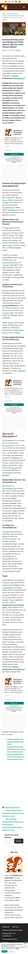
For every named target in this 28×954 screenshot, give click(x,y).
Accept (4, 951)
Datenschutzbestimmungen (12, 930)
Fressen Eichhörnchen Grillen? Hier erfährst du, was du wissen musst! (16, 756)
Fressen (15, 76)
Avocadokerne (18, 78)
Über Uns (15, 927)
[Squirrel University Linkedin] (19, 2)
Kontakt (5, 942)
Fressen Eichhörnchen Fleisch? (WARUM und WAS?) (15, 741)
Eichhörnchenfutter (12, 807)
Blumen (5, 240)
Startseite (5, 927)
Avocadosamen (8, 488)
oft (20, 531)
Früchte (17, 200)
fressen (16, 83)
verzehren (17, 588)
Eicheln (9, 245)
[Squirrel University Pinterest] (16, 1)
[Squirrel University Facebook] (12, 1)
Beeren (5, 333)
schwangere (10, 571)
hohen (23, 245)
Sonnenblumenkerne (10, 262)
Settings (11, 951)
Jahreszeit (21, 371)
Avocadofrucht (7, 445)
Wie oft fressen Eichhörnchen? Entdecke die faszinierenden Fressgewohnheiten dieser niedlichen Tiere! (12, 824)
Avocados (14, 468)
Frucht (4, 123)
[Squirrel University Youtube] (6, 1)
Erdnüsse (5, 265)
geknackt (15, 450)
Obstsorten (6, 233)
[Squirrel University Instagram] (9, 1)
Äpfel (18, 333)
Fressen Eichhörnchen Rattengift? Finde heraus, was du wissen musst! (16, 749)
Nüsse (4, 200)
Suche (18, 841)
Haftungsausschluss (9, 939)
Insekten (5, 202)
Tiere (4, 73)
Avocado (5, 313)
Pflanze (5, 465)
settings (17, 948)
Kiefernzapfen (18, 330)
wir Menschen (13, 210)
